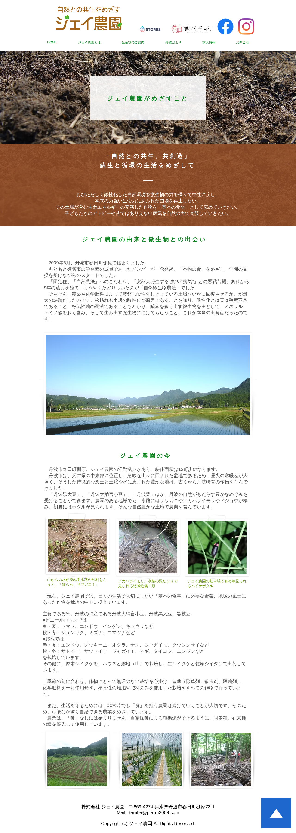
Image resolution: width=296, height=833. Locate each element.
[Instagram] (246, 26)
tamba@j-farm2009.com (154, 812)
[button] (89, 42)
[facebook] (225, 26)
